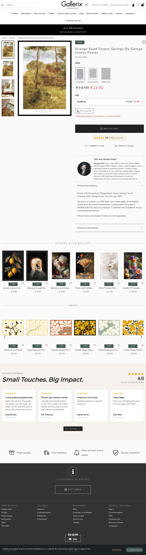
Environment (42, 519)
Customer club (114, 519)
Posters (15, 13)
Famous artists (81, 57)
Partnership (41, 516)
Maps (81, 13)
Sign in (111, 509)
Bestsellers (26, 13)
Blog (75, 509)
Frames (119, 13)
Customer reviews (44, 512)
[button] (2, 5)
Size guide (86, 111)
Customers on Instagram (82, 512)
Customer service (73, 20)
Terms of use (78, 519)
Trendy (51, 13)
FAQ (110, 516)
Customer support (116, 512)
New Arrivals (39, 13)
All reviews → (73, 429)
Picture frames (6, 516)
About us (40, 509)
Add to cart (111, 129)
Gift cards (74, 489)
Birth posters (92, 13)
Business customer (116, 522)
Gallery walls (107, 13)
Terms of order (78, 516)
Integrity (76, 522)
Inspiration (130, 13)
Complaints (113, 526)
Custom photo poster (66, 13)
